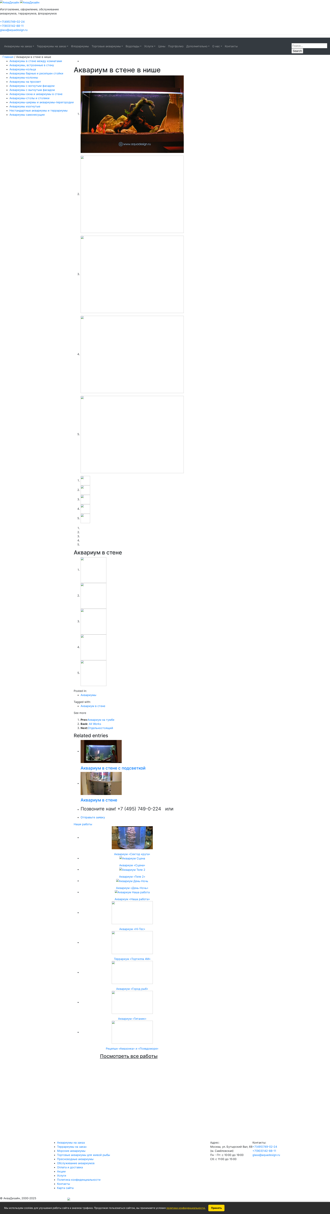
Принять (216, 1207)
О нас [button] (216, 46)
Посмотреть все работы (129, 1056)
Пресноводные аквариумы (75, 1159)
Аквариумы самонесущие (27, 114)
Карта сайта (65, 1188)
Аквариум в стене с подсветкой (113, 768)
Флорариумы (80, 46)
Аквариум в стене (93, 706)
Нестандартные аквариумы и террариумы (38, 110)
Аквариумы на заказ (71, 1142)
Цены (161, 46)
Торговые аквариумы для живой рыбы (83, 1155)
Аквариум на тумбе (101, 719)
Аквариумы (88, 695)
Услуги (61, 1175)
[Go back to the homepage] (19, 2)
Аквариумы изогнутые (24, 106)
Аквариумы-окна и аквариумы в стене (35, 94)
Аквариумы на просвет (25, 81)
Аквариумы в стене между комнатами (35, 61)
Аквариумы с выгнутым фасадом (32, 90)
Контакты (231, 46)
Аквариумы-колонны (23, 77)
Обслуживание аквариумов (76, 1163)
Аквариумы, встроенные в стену (31, 65)
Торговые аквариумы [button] (106, 46)
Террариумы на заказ (71, 1146)
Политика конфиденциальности (79, 1179)
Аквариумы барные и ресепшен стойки (36, 73)
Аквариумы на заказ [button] (18, 46)
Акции (61, 1171)
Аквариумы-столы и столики (29, 98)
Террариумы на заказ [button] (51, 46)
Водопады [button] (132, 46)
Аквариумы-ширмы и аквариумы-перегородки (41, 102)
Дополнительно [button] (196, 46)
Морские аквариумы (71, 1150)
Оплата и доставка (70, 1167)
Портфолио (176, 46)
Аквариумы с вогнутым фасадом (31, 85)
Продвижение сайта (52, 1199)
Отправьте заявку (93, 817)
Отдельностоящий (100, 728)
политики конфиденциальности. (186, 1207)
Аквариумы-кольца (22, 69)
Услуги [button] (148, 46)
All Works (95, 724)
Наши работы (83, 824)
